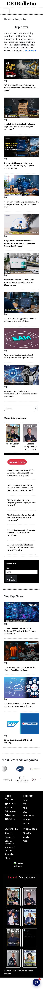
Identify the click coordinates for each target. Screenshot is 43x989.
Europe (26, 819)
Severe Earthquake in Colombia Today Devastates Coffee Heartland (21, 532)
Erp (24, 19)
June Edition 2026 (14, 937)
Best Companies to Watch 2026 (30, 916)
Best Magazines (15, 418)
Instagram (12, 811)
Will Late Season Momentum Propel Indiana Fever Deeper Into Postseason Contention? (20, 488)
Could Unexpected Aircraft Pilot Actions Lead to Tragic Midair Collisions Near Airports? (21, 473)
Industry (17, 19)
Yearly (26, 837)
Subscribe (11, 580)
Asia (25, 800)
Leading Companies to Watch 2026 (30, 446)
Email (7, 568)
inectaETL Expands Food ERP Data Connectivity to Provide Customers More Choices (19, 282)
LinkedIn (11, 803)
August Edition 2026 (14, 896)
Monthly (27, 833)
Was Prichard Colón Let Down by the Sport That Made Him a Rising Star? (21, 517)
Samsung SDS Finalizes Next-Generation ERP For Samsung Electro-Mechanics (21, 394)
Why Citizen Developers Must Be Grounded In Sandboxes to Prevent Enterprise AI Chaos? (19, 243)
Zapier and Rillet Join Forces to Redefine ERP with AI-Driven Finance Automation (20, 631)
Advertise (9, 854)
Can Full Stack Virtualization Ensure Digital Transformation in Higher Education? (19, 126)
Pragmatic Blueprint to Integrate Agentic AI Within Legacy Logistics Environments (19, 165)
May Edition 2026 (14, 958)
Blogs (7, 858)
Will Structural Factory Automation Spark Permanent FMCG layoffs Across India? (21, 87)
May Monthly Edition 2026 (30, 937)
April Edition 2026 (30, 958)
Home (7, 19)
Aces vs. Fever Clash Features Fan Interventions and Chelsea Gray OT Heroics (20, 547)
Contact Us (10, 837)
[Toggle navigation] (6, 10)
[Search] (36, 408)
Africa (26, 823)
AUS (25, 808)
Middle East (28, 815)
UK (24, 804)
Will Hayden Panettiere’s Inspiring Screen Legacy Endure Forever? (21, 502)
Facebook (11, 815)
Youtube (11, 819)
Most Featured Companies (20, 760)
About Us (9, 833)
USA (25, 812)
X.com (10, 807)
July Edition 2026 (14, 917)
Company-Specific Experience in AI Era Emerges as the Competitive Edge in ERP (21, 204)
